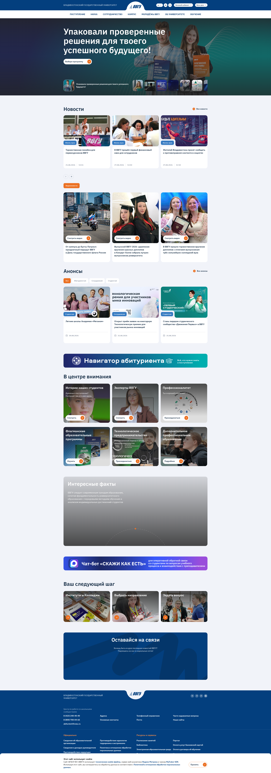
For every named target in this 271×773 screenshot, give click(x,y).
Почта (139, 720)
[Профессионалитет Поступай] (197, 85)
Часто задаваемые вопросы (186, 716)
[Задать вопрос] (165, 617)
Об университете (175, 14)
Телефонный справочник (148, 716)
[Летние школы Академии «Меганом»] (87, 315)
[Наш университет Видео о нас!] (185, 85)
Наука (94, 14)
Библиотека (142, 745)
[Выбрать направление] (116, 617)
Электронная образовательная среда (154, 749)
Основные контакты (109, 720)
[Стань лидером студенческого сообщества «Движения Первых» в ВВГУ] (184, 315)
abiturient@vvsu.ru (72, 724)
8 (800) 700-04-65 (72, 720)
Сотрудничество (112, 14)
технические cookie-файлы (107, 762)
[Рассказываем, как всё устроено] (138, 85)
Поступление (77, 14)
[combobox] (159, 5)
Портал (176, 740)
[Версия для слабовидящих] (165, 5)
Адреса (103, 716)
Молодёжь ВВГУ (151, 14)
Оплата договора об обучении (186, 749)
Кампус (132, 14)
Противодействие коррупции (77, 752)
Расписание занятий (146, 740)
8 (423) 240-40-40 (72, 716)
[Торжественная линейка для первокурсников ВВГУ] (87, 141)
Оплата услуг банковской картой (188, 745)
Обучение (195, 14)
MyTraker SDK (172, 762)
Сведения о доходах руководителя (80, 747)
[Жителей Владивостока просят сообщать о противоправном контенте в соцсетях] (184, 141)
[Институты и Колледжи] (68, 617)
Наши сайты (178, 720)
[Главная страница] (135, 7)
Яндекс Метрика (150, 762)
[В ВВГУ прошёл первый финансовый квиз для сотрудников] (135, 141)
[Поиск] (170, 5)
